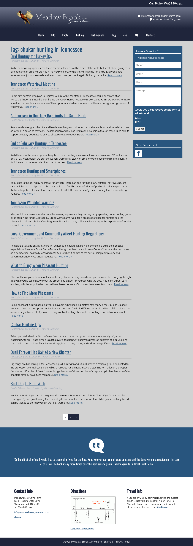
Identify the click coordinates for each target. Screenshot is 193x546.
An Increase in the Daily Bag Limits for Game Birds (48, 115)
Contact (150, 35)
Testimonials (97, 35)
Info (53, 35)
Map (124, 35)
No (139, 118)
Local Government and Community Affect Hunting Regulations (57, 233)
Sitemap (108, 541)
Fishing (80, 35)
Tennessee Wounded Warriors (32, 202)
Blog (113, 35)
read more (162, 507)
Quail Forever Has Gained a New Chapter (41, 352)
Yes (139, 122)
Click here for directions (82, 528)
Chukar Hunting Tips (26, 324)
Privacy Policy (122, 541)
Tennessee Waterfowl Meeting (33, 84)
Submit (140, 128)
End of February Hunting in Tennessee (39, 143)
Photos (66, 35)
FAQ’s (136, 35)
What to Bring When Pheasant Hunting (39, 265)
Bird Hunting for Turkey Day (31, 56)
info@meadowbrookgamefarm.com (161, 15)
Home (41, 35)
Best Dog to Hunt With (28, 383)
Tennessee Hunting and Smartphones (38, 171)
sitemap (18, 517)
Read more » (115, 75)
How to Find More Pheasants (32, 293)
